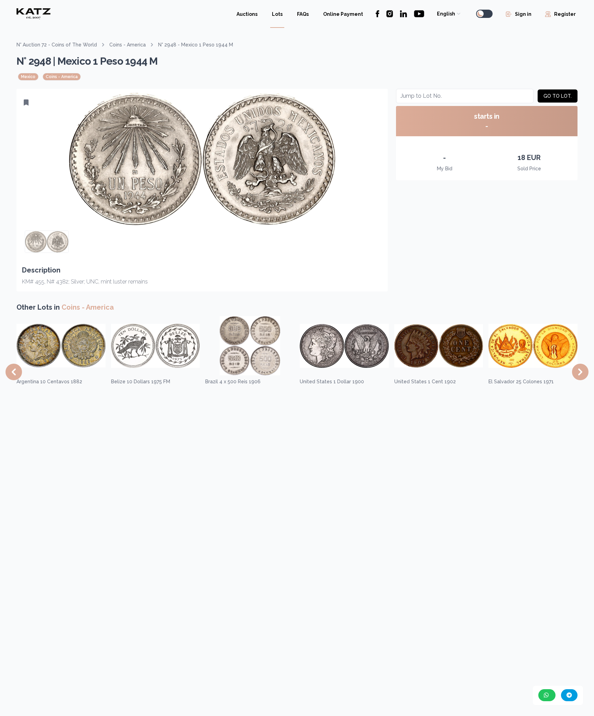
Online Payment (343, 14)
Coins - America (127, 44)
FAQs (303, 14)
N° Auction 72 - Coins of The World (56, 44)
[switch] (484, 14)
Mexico (28, 76)
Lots (277, 14)
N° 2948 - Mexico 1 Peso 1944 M (195, 44)
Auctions (246, 14)
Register (565, 14)
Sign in (523, 14)
